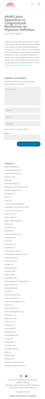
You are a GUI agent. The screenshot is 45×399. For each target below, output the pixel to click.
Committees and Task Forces (14, 207)
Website (7, 359)
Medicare (7, 274)
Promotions (8, 315)
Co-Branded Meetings (12, 204)
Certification (8, 194)
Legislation (8, 271)
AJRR (6, 180)
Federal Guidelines (11, 234)
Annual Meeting (10, 184)
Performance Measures (13, 302)
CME (6, 197)
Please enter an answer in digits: (16, 129)
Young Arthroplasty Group (14, 366)
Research (7, 322)
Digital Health (9, 217)
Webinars (7, 355)
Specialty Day (9, 332)
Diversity (7, 224)
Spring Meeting (10, 335)
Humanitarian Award (12, 251)
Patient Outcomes (10, 298)
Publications (8, 318)
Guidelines (8, 248)
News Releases (9, 285)
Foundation (8, 244)
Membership (9, 278)
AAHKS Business (10, 170)
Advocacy (19, 34)
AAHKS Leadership (11, 173)
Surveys (7, 338)
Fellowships (8, 237)
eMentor (7, 231)
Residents (8, 325)
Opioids (7, 291)
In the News (8, 261)
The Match (8, 345)
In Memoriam (9, 258)
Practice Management (12, 312)
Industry (7, 264)
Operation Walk (10, 288)
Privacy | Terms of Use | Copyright (22, 396)
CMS (6, 200)
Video (6, 352)
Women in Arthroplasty (12, 362)
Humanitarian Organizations (14, 254)
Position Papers (10, 308)
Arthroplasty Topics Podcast (14, 187)
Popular (7, 305)
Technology (8, 342)
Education (8, 227)
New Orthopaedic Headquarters (16, 281)
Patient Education (10, 295)
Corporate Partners (11, 210)
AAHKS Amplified (10, 167)
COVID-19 (7, 214)
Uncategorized (9, 349)
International (9, 268)
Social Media (9, 328)
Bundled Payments (11, 190)
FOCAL (6, 241)
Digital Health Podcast (12, 221)
